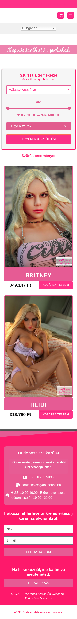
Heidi (38, 404)
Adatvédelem (42, 612)
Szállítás (27, 612)
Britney (39, 275)
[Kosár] (60, 15)
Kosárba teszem (56, 284)
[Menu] (70, 15)
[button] (38, 139)
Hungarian (29, 28)
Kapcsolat (57, 612)
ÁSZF (17, 612)
